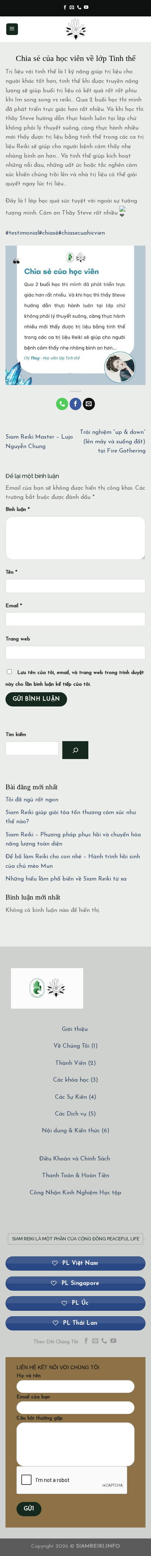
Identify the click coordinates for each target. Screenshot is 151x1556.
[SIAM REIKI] (75, 29)
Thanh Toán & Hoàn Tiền (75, 1176)
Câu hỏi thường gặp (39, 1418)
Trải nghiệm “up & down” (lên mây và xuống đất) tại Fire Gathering (113, 442)
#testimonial (22, 233)
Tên (11, 572)
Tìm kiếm (15, 734)
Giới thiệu (75, 1029)
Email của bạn (33, 1397)
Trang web (17, 639)
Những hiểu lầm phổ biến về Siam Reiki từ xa (65, 879)
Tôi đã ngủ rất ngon (31, 800)
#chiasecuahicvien (81, 233)
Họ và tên (28, 1376)
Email (13, 606)
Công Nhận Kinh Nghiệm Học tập (75, 1193)
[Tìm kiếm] (75, 750)
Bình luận (17, 509)
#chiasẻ (48, 233)
